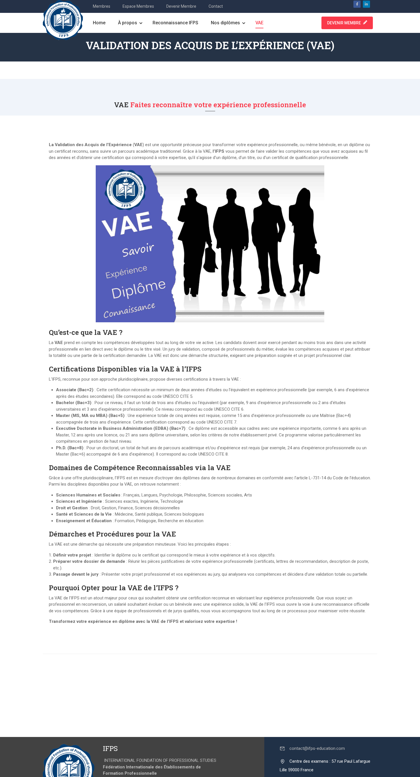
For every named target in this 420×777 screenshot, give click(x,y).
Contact (216, 6)
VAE (259, 22)
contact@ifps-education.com (317, 748)
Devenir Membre (181, 6)
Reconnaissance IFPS (175, 22)
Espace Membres (138, 6)
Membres (101, 6)
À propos (127, 22)
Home (99, 22)
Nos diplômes (225, 22)
